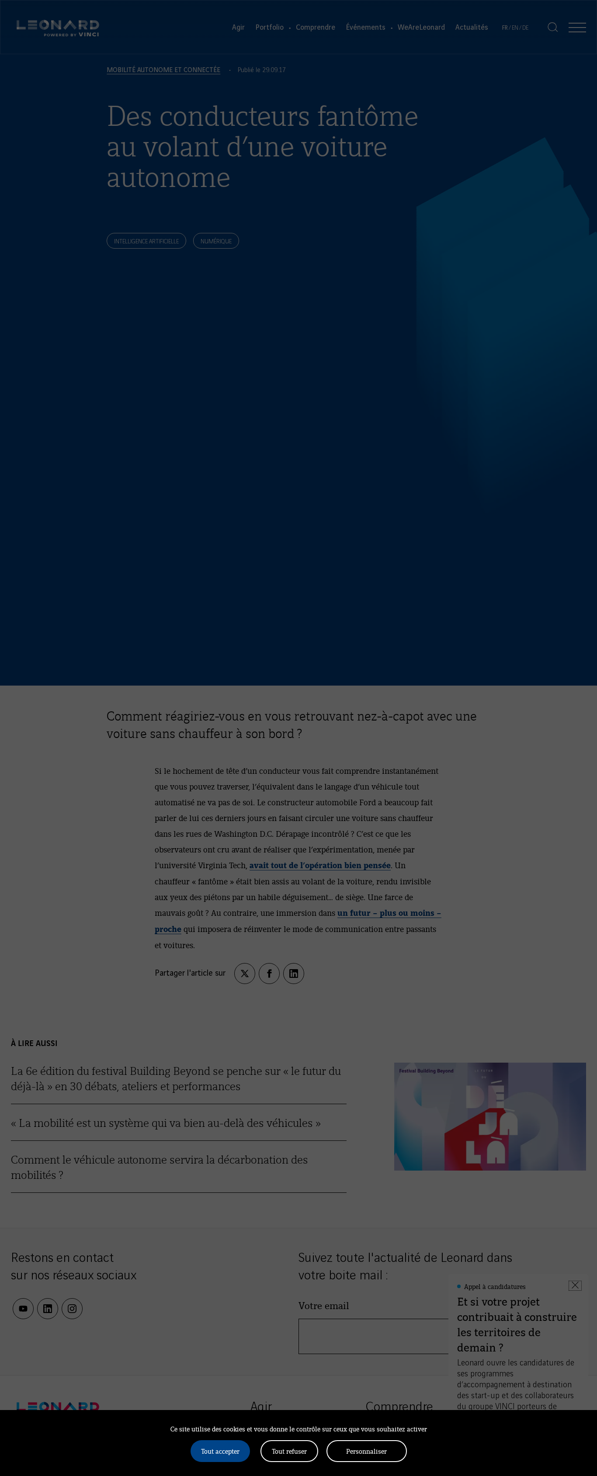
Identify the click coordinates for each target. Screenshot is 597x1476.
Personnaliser (366, 1450)
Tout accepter (220, 1450)
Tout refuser (289, 1450)
